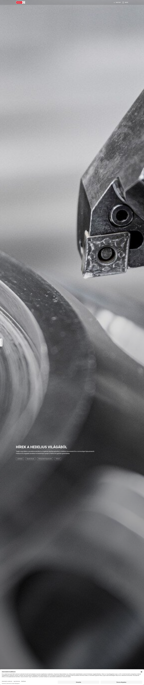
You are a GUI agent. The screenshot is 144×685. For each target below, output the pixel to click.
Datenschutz (1, 342)
